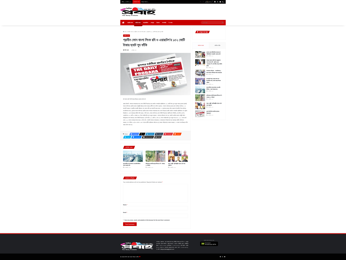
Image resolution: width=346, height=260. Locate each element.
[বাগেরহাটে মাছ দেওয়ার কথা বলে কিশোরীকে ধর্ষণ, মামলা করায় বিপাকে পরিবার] (200, 81)
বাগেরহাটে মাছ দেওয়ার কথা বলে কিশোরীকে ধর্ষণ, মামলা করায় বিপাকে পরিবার (213, 80)
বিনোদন (158, 22)
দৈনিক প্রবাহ (126, 50)
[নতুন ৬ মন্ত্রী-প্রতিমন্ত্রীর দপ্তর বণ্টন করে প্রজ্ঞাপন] (178, 156)
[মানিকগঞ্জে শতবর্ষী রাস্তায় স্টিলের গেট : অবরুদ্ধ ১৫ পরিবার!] (155, 156)
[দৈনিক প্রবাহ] (138, 11)
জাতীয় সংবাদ (138, 22)
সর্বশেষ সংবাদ (201, 45)
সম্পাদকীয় (164, 22)
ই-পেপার (170, 22)
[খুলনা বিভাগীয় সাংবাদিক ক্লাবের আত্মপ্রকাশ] (200, 113)
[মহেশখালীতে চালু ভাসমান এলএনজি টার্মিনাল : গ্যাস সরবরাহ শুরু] (133, 156)
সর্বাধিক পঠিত (217, 45)
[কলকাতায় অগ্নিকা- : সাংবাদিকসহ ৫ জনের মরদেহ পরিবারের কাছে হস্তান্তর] (200, 73)
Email (125, 212)
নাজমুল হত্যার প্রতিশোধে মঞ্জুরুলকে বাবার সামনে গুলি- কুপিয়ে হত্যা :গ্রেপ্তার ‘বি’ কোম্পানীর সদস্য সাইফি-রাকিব (163, 2)
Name (125, 204)
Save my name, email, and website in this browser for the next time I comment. (147, 220)
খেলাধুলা (152, 22)
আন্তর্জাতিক (145, 22)
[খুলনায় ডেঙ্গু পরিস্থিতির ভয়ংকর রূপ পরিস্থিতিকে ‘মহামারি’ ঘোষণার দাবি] (200, 54)
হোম (125, 31)
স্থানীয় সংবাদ (130, 22)
